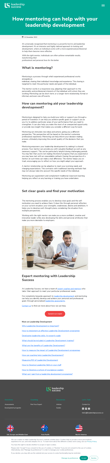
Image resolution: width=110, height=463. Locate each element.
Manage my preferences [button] (70, 458)
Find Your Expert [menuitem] (36, 404)
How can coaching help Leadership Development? (43, 355)
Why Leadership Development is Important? (40, 326)
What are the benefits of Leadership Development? (43, 345)
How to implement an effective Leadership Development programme (50, 330)
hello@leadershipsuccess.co (92, 413)
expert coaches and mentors (69, 288)
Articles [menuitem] (59, 404)
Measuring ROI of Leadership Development (40, 360)
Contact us (26, 306)
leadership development (64, 296)
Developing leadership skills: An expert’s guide (41, 335)
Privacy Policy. (92, 441)
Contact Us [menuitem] (86, 404)
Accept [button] (83, 458)
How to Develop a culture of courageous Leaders (42, 370)
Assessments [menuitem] (9, 404)
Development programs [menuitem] (13, 408)
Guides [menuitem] (58, 408)
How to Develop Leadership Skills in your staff (41, 365)
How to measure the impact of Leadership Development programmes (51, 350)
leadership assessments (55, 301)
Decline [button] (93, 458)
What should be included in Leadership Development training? (48, 340)
